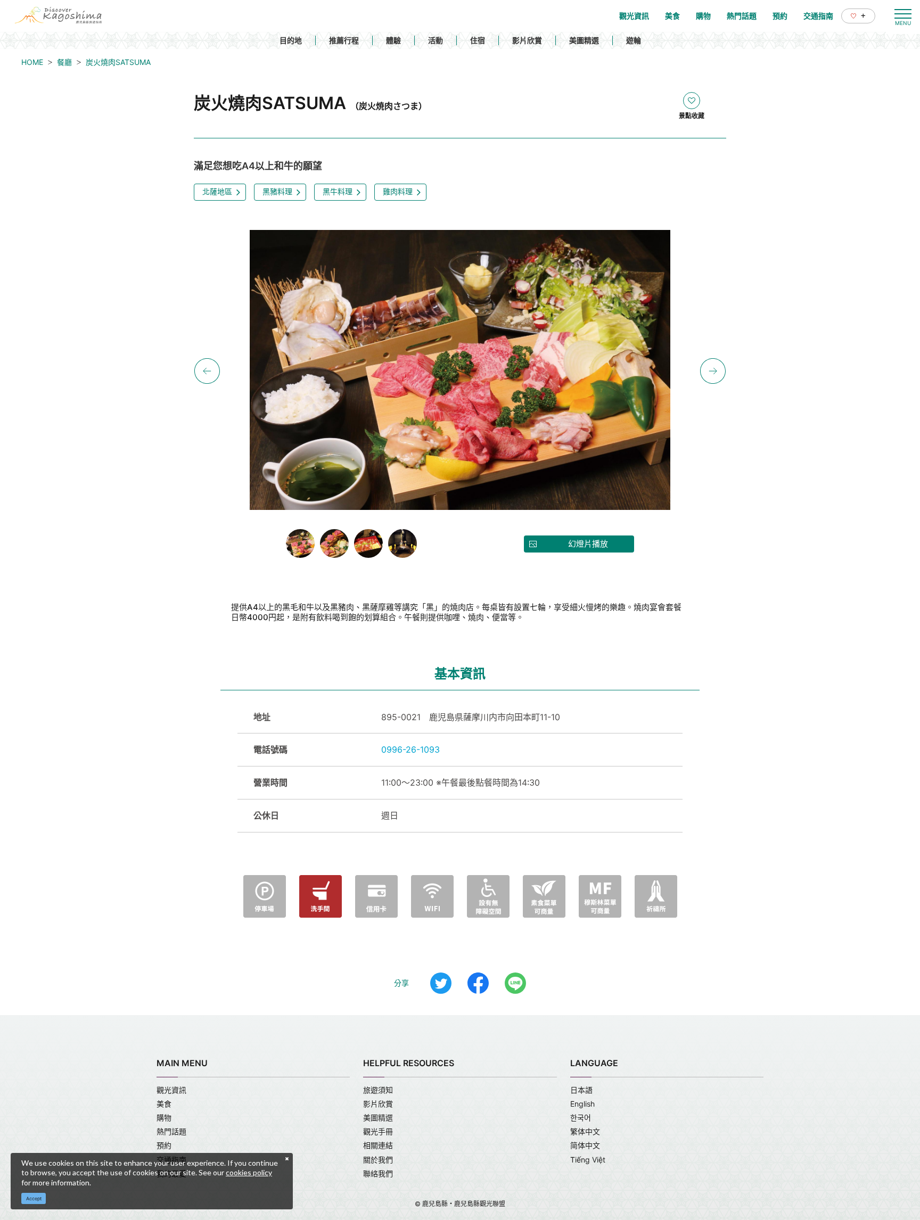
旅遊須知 (378, 1089)
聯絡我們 (378, 1173)
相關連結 (378, 1145)
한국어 (580, 1117)
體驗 (393, 40)
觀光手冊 (378, 1131)
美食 (164, 1103)
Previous (207, 371)
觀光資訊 (171, 1089)
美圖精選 (584, 40)
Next (713, 371)
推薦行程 (344, 40)
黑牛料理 (337, 191)
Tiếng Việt (587, 1159)
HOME (32, 62)
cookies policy (249, 1172)
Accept (34, 1198)
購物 (164, 1117)
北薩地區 (217, 191)
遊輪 (633, 40)
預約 (164, 1145)
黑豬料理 (277, 191)
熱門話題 (171, 1131)
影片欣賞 (527, 40)
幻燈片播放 (588, 544)
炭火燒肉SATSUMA (118, 62)
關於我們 (378, 1159)
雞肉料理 (398, 191)
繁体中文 (585, 1131)
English (582, 1103)
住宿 (477, 40)
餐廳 (64, 62)
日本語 (581, 1089)
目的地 (291, 40)
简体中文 (585, 1145)
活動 (435, 40)
